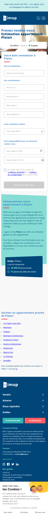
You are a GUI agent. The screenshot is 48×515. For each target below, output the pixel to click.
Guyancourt (8, 348)
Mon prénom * (12, 96)
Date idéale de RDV (14, 151)
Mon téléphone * (13, 114)
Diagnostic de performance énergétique (17, 475)
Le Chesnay (8, 356)
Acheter (7, 400)
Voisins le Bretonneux (12, 344)
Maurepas (7, 327)
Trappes (6, 331)
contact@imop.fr (22, 454)
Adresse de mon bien (15, 73)
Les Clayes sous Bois (12, 323)
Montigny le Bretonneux (13, 335)
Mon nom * (11, 87)
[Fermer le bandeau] (46, 1)
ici (16, 369)
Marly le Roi (8, 352)
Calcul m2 (6, 472)
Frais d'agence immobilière (12, 477)
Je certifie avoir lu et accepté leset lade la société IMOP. (23, 172)
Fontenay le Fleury (10, 340)
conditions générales (16, 172)
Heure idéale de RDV (14, 160)
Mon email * (11, 105)
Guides (6, 412)
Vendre (7, 394)
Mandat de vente (9, 480)
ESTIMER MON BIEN (12, 420)
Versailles (7, 360)
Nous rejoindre (11, 406)
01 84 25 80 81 (35, 420)
